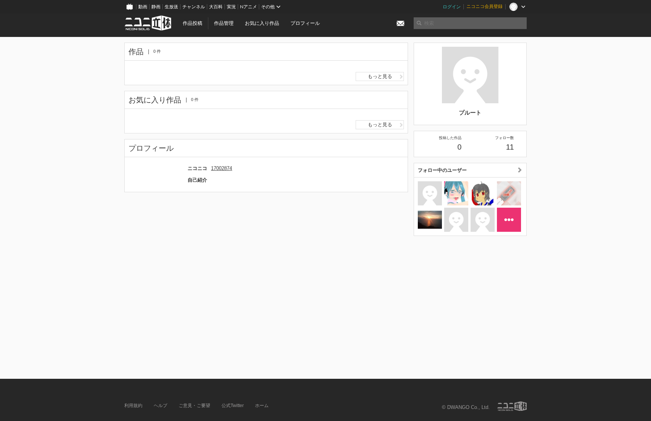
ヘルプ (160, 405)
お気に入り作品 (262, 23)
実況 (231, 7)
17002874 (221, 168)
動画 (142, 7)
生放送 (171, 7)
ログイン (452, 7)
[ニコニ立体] (512, 406)
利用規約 (133, 405)
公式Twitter (233, 405)
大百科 (216, 7)
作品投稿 (192, 23)
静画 (155, 7)
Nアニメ (248, 7)
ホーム (262, 405)
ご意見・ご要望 (194, 405)
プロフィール (305, 23)
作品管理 (224, 23)
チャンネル (193, 7)
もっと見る (380, 76)
